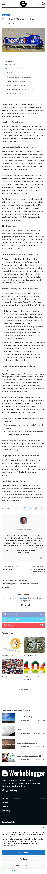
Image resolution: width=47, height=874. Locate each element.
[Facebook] (24, 508)
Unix (19, 730)
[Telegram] (25, 605)
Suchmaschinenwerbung (27, 743)
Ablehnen (23, 859)
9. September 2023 (8, 655)
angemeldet (13, 584)
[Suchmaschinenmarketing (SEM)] (8, 758)
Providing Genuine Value (16, 93)
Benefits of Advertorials (14, 65)
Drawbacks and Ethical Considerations (18, 69)
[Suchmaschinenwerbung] (8, 744)
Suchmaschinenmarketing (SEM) (30, 756)
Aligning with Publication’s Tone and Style (21, 89)
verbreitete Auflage (24, 717)
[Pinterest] (36, 508)
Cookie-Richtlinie (12, 871)
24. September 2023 (30, 655)
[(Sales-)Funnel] (12, 666)
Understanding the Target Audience (19, 85)
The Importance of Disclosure (17, 73)
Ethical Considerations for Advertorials (20, 77)
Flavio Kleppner (23, 527)
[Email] (42, 508)
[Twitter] (30, 508)
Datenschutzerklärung (25, 871)
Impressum (36, 871)
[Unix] (8, 731)
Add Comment (19, 24)
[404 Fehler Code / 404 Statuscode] (34, 666)
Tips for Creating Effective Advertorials (18, 81)
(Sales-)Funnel (6, 677)
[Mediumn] (29, 605)
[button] (43, 828)
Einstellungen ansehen (23, 866)
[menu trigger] (5, 3)
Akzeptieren (23, 852)
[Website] (41, 558)
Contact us (22, 598)
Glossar (5, 15)
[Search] (42, 3)
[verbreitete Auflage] (8, 718)
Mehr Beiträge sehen (23, 529)
